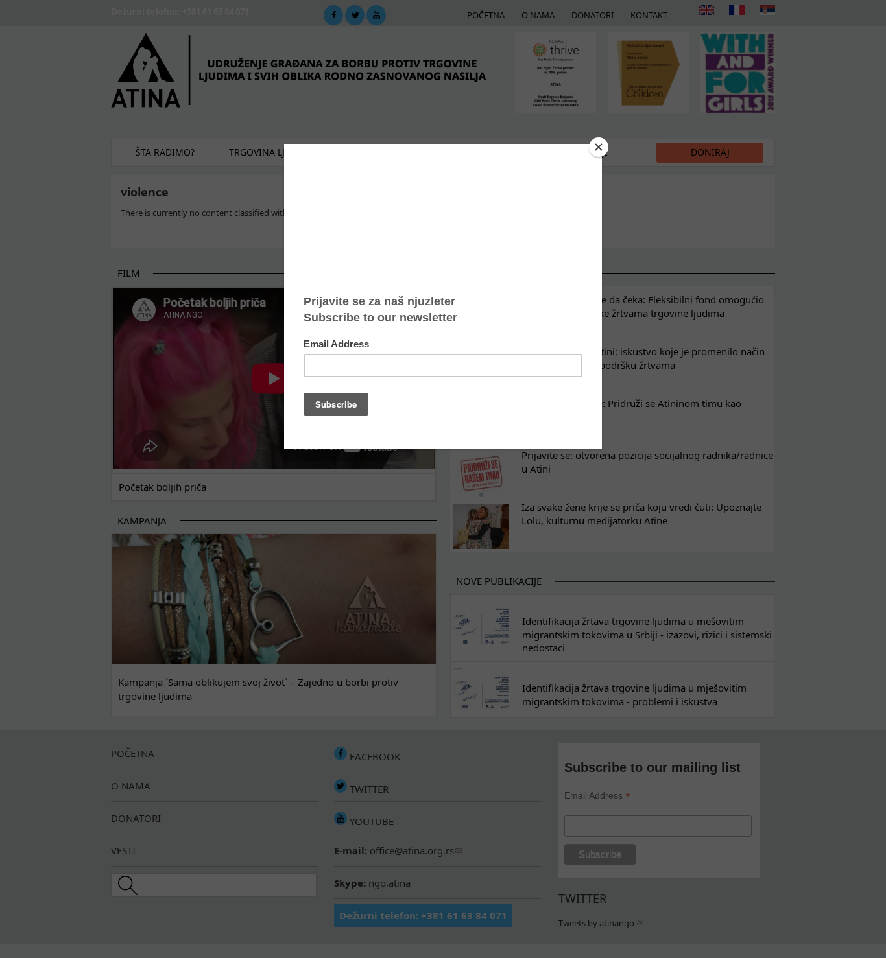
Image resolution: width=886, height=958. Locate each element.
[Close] (598, 147)
